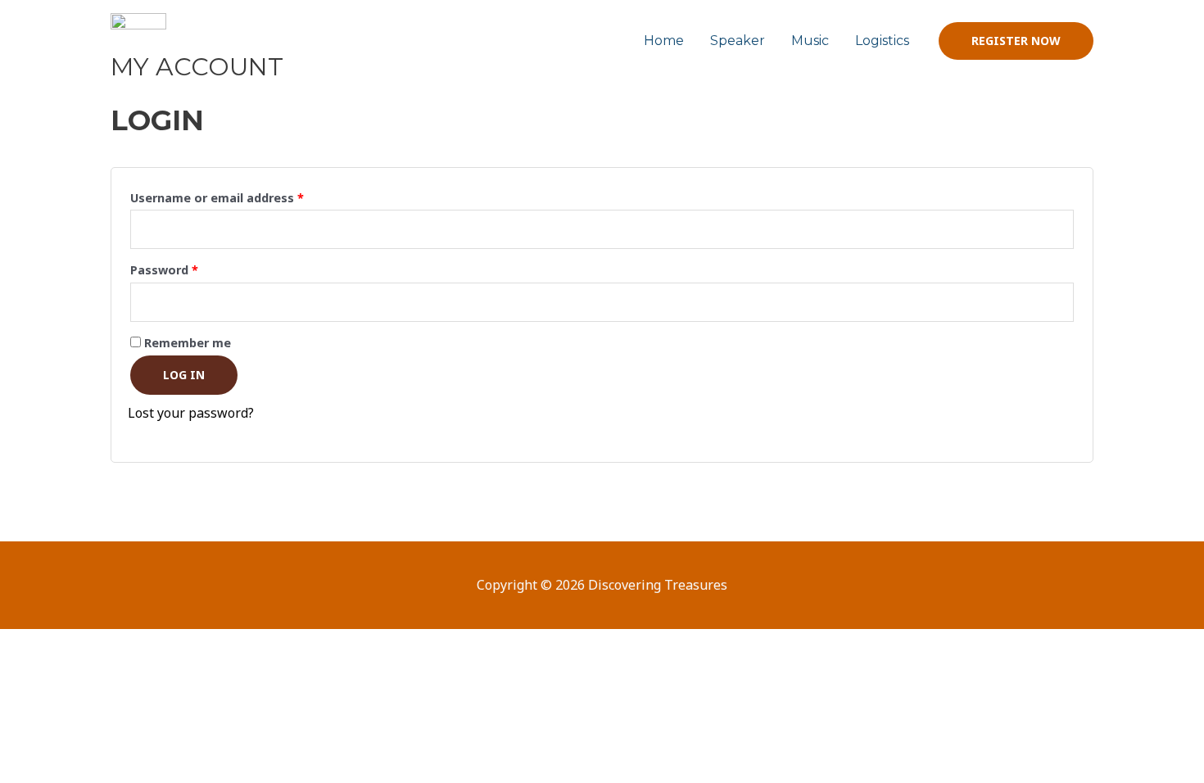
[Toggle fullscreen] (101, 645)
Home (664, 40)
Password (190, 268)
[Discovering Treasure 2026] (138, 39)
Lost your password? (191, 413)
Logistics (882, 40)
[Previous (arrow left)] (33, 674)
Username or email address (242, 196)
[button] (1016, 41)
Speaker (737, 40)
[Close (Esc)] (239, 645)
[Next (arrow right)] (101, 674)
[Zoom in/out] (33, 645)
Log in (184, 374)
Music (810, 40)
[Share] (170, 645)
